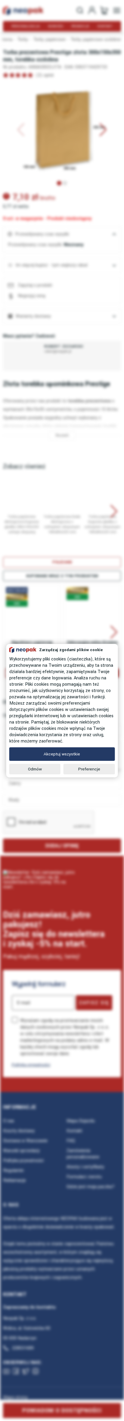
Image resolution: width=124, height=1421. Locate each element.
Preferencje (89, 769)
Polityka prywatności (31, 1065)
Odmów (35, 769)
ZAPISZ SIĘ (94, 1002)
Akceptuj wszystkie (62, 754)
